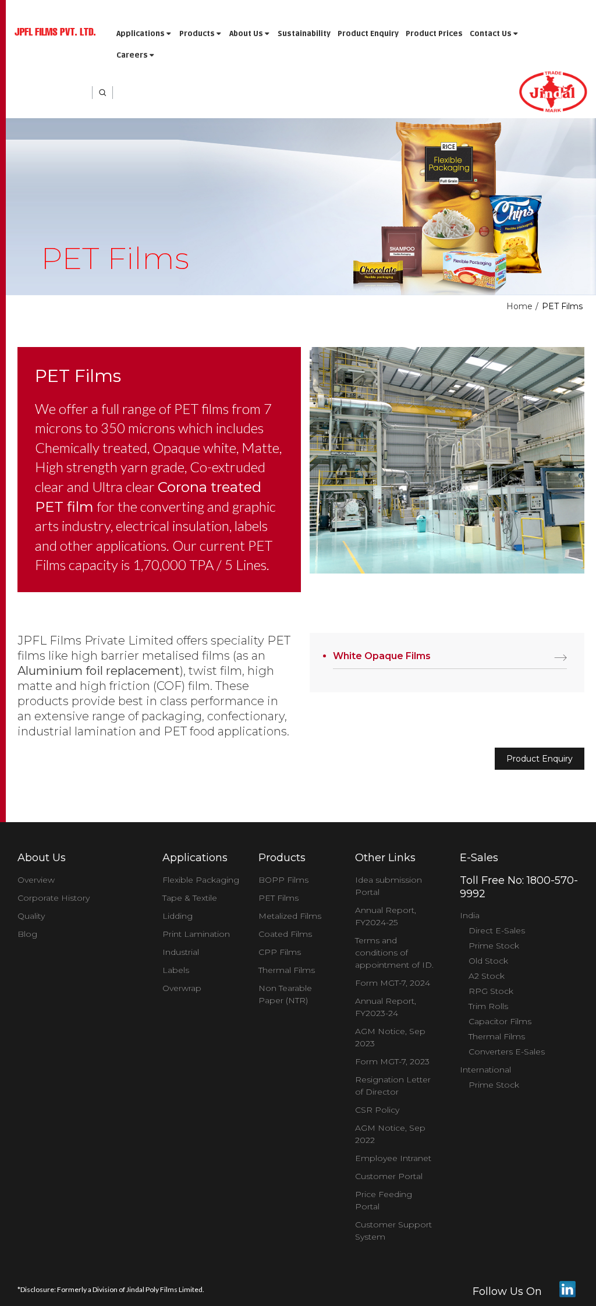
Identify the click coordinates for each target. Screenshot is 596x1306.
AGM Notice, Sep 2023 (390, 1037)
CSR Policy (377, 1110)
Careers (133, 55)
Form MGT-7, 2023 (392, 1061)
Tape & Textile (189, 898)
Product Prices (434, 33)
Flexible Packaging (200, 880)
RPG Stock (491, 991)
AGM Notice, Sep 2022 (390, 1134)
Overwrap (181, 988)
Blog (27, 934)
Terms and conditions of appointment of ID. (394, 952)
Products (198, 33)
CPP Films (279, 952)
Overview (36, 880)
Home (519, 306)
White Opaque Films (382, 655)
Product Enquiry (368, 33)
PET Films (278, 898)
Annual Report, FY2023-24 (385, 1007)
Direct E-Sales (497, 930)
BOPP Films (283, 880)
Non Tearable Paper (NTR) (285, 994)
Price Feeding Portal (383, 1200)
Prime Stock (494, 945)
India (470, 915)
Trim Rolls (488, 1006)
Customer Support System (393, 1230)
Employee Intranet (393, 1158)
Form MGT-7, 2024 (392, 983)
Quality (31, 916)
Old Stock (488, 960)
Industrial (180, 952)
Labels (175, 970)
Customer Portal (389, 1176)
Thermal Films (286, 970)
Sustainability (304, 33)
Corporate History (53, 898)
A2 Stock (487, 976)
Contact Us (491, 33)
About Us (247, 33)
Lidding (177, 916)
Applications (141, 33)
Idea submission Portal (388, 886)
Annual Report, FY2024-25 (385, 916)
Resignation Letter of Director (393, 1085)
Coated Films (285, 934)
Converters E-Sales (507, 1051)
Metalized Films (289, 916)
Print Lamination (196, 934)
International (485, 1069)
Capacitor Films (500, 1021)
